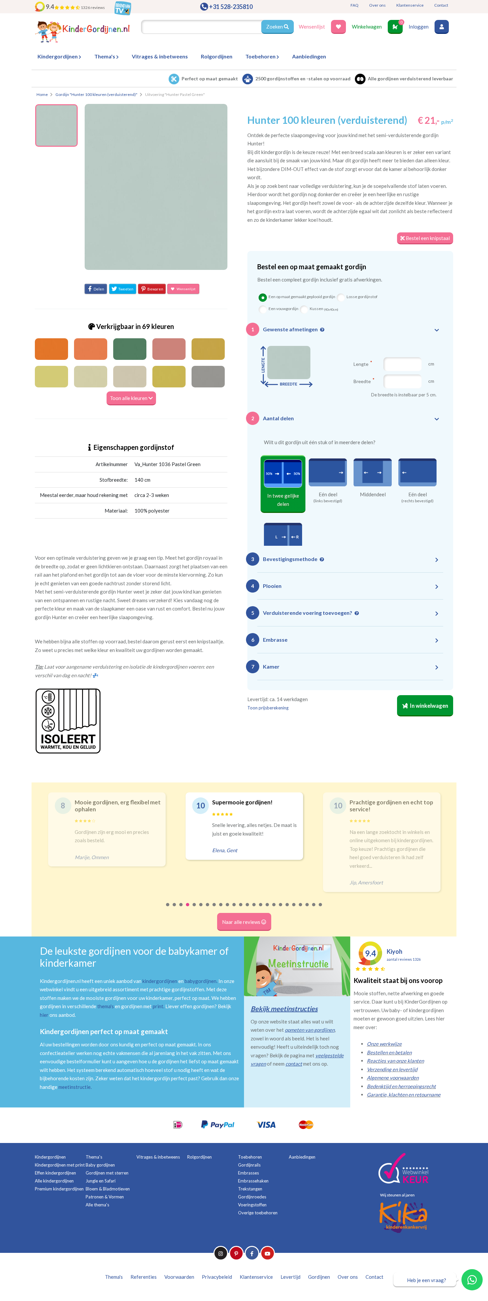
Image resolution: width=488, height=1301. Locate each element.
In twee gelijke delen (283, 500)
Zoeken (275, 27)
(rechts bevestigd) (417, 501)
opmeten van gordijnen (310, 1030)
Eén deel (328, 494)
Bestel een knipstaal (427, 238)
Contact (441, 5)
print (158, 1006)
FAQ (355, 5)
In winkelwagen (428, 705)
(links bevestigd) (327, 501)
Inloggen (419, 27)
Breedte (363, 381)
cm (431, 363)
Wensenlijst (312, 27)
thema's (105, 1006)
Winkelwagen (367, 27)
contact (293, 1064)
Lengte (361, 364)
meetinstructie (74, 1087)
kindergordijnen (159, 981)
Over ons (377, 5)
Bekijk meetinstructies (284, 1009)
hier (44, 1015)
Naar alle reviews (241, 922)
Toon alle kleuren (129, 398)
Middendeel (373, 494)
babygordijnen (200, 981)
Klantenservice (410, 5)
